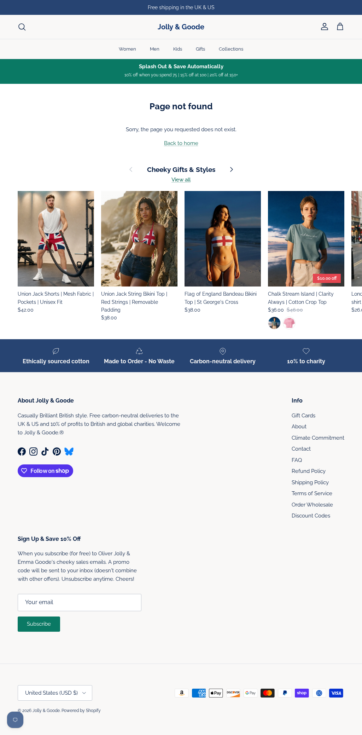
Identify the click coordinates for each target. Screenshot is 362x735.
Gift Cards (303, 415)
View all (181, 179)
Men (154, 49)
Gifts (200, 49)
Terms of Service (312, 493)
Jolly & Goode (46, 710)
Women (127, 49)
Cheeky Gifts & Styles (181, 170)
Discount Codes (311, 516)
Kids (177, 49)
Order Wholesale (312, 505)
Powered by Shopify (81, 710)
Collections (231, 49)
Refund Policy (309, 471)
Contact (301, 449)
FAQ (297, 460)
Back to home (181, 143)
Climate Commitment (318, 438)
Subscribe (39, 624)
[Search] (22, 27)
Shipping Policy (310, 482)
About (299, 426)
